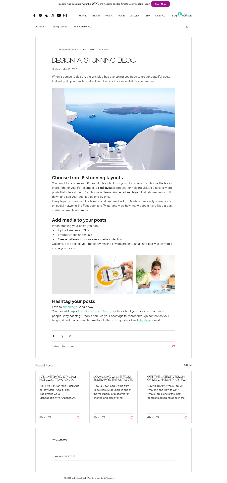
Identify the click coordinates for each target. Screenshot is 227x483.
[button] (187, 26)
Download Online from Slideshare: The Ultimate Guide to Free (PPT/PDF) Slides (113, 378)
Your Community (82, 26)
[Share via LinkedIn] (69, 336)
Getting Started (59, 26)
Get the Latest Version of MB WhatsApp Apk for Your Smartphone (167, 378)
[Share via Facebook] (53, 336)
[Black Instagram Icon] (65, 15)
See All (188, 364)
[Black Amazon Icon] (53, 15)
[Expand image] (71, 274)
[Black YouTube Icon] (59, 15)
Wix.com (110, 478)
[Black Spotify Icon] (40, 15)
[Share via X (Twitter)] (61, 336)
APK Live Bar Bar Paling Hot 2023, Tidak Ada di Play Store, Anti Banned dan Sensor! (58, 378)
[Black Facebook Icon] (34, 15)
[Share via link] (78, 336)
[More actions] (173, 50)
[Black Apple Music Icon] (46, 15)
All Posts (39, 26)
